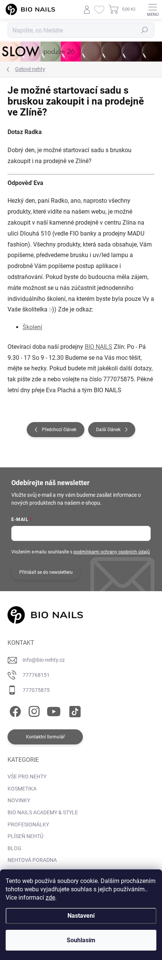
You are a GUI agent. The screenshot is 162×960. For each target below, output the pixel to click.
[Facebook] (14, 710)
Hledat (144, 30)
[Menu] (152, 9)
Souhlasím (81, 940)
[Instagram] (33, 710)
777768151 (36, 675)
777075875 (36, 690)
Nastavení (81, 915)
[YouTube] (53, 710)
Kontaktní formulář (45, 737)
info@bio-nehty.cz (44, 660)
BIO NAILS (98, 346)
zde (50, 897)
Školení (32, 327)
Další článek (108, 429)
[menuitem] (27, 777)
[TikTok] (73, 710)
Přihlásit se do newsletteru (46, 572)
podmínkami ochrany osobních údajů (111, 552)
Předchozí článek (59, 429)
